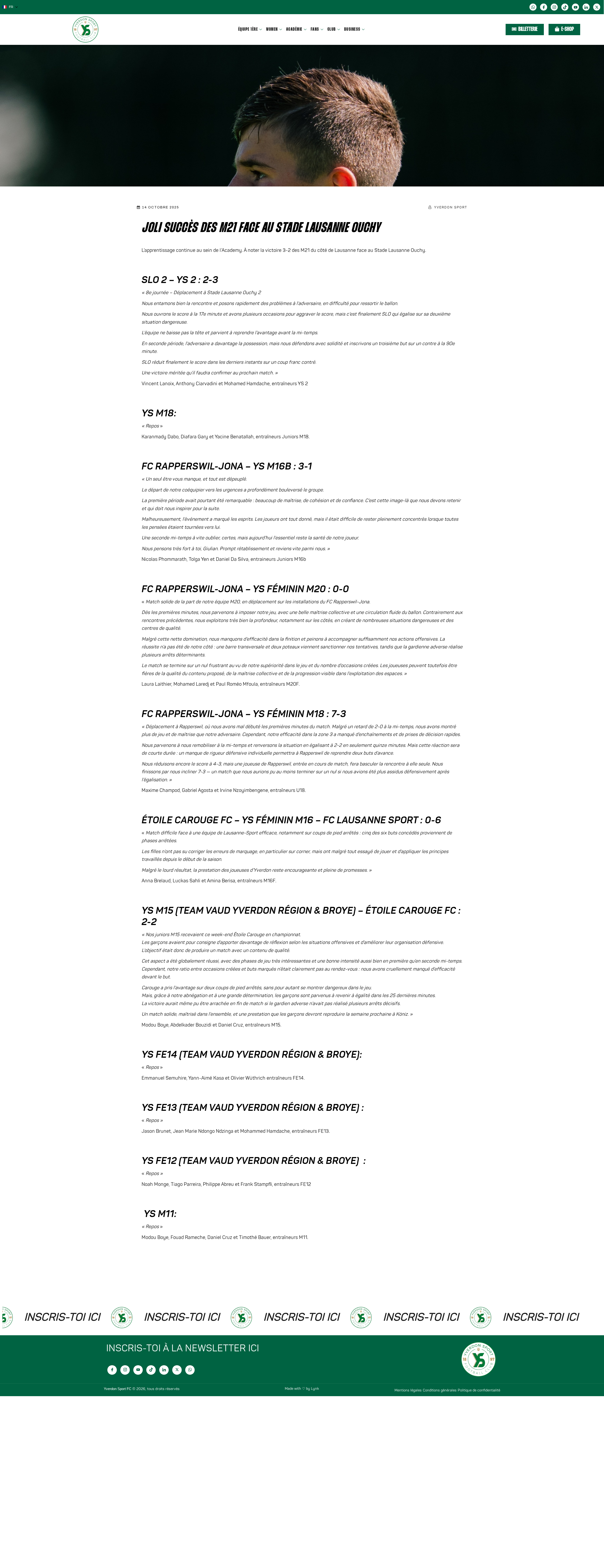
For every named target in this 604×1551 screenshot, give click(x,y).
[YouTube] (575, 7)
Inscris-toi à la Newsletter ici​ (182, 1348)
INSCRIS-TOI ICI (132, 1317)
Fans (315, 29)
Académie (294, 29)
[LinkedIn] (586, 7)
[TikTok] (564, 7)
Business (352, 29)
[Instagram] (554, 7)
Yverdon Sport (450, 207)
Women (272, 29)
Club (331, 29)
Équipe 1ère (248, 29)
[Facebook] (543, 7)
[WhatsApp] (533, 7)
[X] (596, 7)
